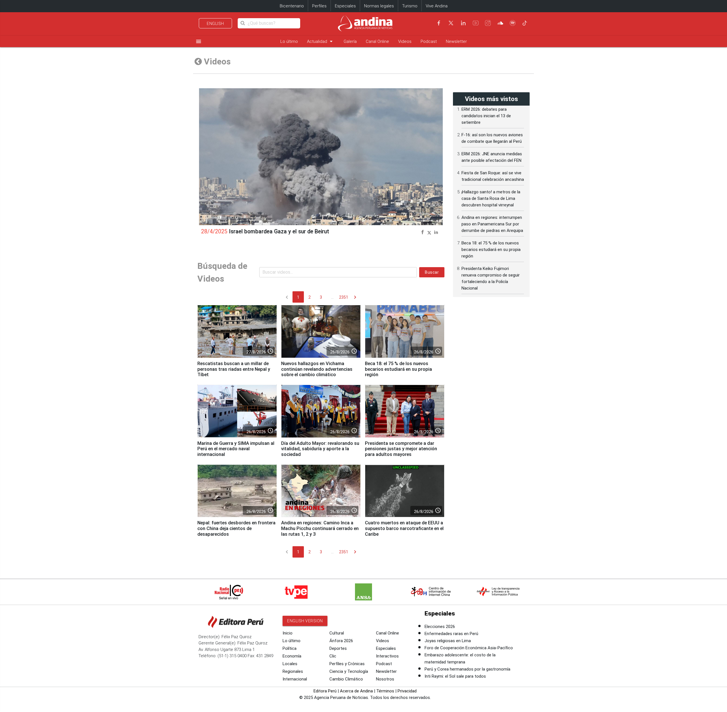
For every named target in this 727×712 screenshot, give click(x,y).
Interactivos (387, 656)
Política (289, 648)
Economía (292, 656)
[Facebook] (438, 23)
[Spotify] (512, 23)
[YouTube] (475, 23)
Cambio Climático (346, 679)
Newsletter (456, 41)
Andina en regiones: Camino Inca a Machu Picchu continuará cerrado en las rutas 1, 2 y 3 (320, 528)
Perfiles (319, 6)
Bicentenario (292, 6)
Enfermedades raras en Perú (451, 633)
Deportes (338, 648)
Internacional (295, 679)
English (215, 23)
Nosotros (385, 679)
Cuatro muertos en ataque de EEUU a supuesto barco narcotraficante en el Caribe (404, 528)
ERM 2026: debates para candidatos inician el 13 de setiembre (486, 116)
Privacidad (407, 691)
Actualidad (321, 41)
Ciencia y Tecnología (348, 671)
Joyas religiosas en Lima (448, 640)
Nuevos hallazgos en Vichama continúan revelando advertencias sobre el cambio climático (316, 369)
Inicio (288, 633)
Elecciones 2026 (440, 626)
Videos (404, 41)
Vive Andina (437, 6)
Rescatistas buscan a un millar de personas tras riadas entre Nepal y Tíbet (233, 369)
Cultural (336, 633)
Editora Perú (325, 691)
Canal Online (377, 41)
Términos (385, 691)
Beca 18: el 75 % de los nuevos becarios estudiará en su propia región (398, 369)
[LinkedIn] (463, 23)
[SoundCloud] (500, 23)
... (332, 297)
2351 (343, 297)
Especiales (345, 6)
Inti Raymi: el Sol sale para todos (455, 676)
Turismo (409, 6)
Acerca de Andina (356, 691)
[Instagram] (488, 23)
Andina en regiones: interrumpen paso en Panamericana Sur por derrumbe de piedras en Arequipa (492, 224)
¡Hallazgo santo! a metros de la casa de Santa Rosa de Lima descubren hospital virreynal (490, 198)
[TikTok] (524, 23)
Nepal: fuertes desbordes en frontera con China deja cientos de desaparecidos (236, 528)
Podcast (429, 41)
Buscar (432, 272)
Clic (332, 656)
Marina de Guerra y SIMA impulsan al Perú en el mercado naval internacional (235, 449)
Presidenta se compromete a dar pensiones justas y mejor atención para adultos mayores (401, 449)
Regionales (293, 671)
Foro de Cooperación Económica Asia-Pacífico (469, 647)
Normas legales (379, 6)
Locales (290, 663)
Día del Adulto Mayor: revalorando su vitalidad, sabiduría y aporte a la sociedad (320, 449)
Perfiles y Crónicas (347, 663)
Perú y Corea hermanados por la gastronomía (467, 669)
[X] (451, 23)
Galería (350, 41)
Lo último (289, 41)
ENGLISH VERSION (305, 621)
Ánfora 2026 (341, 640)
